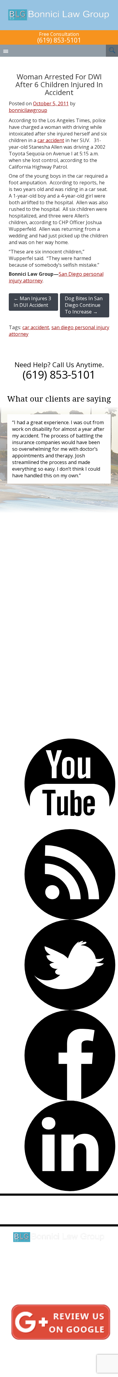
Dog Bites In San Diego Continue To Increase (84, 305)
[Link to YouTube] (70, 784)
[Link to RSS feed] (70, 874)
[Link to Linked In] (70, 1146)
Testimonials (54, 1347)
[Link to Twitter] (70, 965)
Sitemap (54, 1360)
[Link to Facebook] (70, 1055)
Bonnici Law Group (59, 15)
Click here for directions (59, 1263)
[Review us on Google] (60, 1321)
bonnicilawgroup (28, 110)
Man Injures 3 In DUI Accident (32, 301)
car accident (51, 140)
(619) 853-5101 (59, 40)
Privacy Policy (54, 1353)
